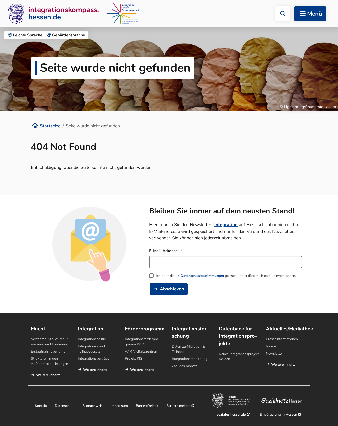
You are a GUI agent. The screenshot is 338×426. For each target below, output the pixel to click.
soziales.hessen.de (231, 414)
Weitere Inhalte (48, 375)
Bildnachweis (92, 405)
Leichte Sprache (27, 35)
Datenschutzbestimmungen (202, 275)
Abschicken (172, 289)
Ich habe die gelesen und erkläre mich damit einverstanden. (226, 275)
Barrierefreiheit (147, 405)
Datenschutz (64, 405)
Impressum (119, 405)
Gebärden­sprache (68, 35)
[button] (283, 14)
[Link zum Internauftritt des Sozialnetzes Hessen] (283, 400)
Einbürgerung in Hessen (278, 414)
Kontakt (41, 405)
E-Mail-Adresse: (164, 251)
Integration (226, 225)
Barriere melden (178, 405)
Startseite (50, 126)
